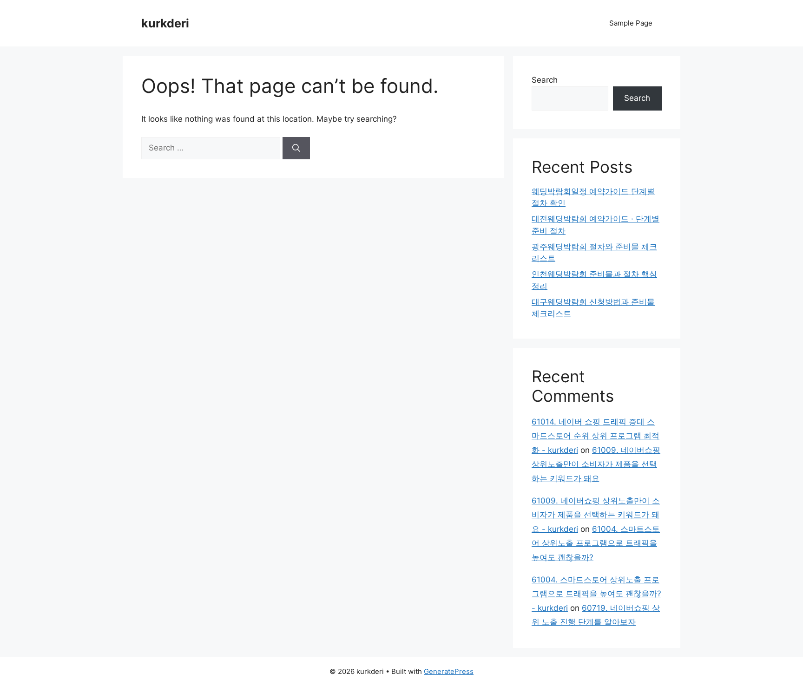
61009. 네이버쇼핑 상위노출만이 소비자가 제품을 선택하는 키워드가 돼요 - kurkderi (596, 515)
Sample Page (630, 23)
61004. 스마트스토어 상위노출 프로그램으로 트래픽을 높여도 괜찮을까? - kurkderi (596, 594)
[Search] (296, 148)
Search (545, 80)
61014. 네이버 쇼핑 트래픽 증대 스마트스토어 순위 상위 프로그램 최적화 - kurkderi (595, 436)
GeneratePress (449, 671)
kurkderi (165, 23)
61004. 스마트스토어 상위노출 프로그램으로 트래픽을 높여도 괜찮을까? (596, 543)
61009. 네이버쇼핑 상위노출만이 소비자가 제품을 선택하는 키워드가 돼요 (596, 464)
